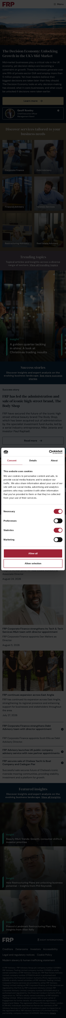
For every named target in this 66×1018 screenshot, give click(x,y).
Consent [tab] (11, 460)
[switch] (58, 520)
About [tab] (54, 460)
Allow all (33, 553)
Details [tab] (33, 460)
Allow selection (33, 563)
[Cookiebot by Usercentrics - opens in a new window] (49, 452)
